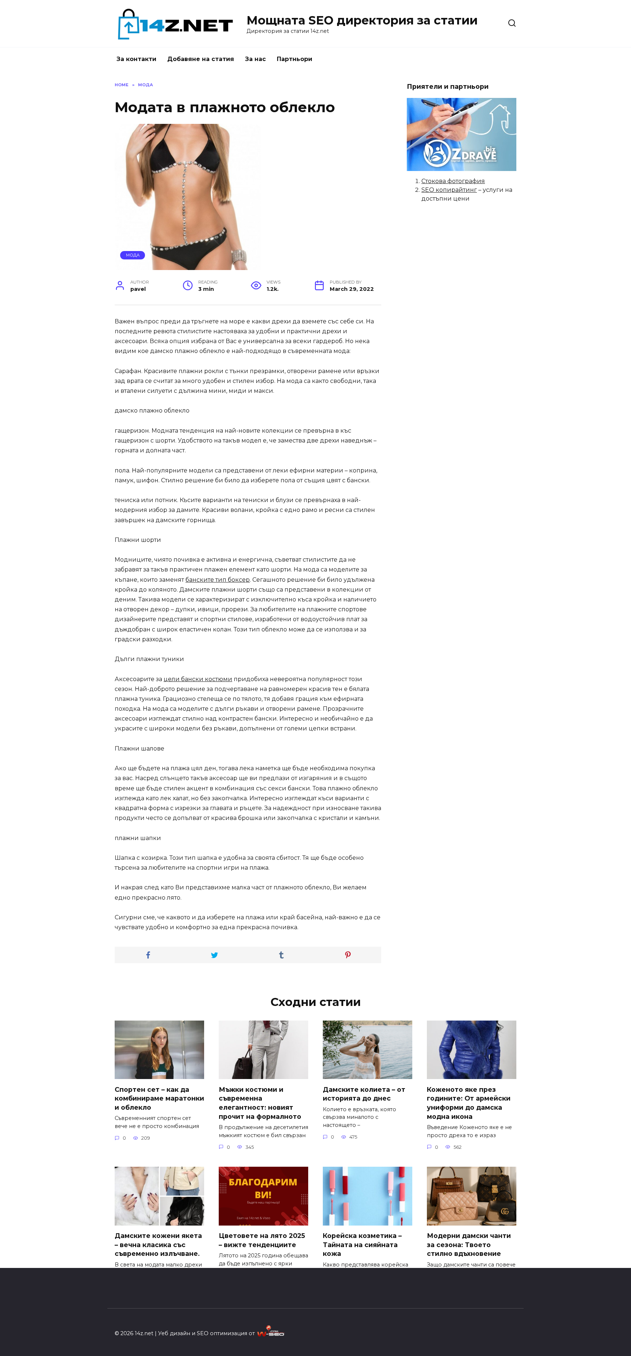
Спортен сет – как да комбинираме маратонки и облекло (159, 1098)
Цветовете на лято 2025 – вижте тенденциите (262, 1240)
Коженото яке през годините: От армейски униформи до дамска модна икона (468, 1102)
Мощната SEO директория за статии (362, 20)
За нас (255, 59)
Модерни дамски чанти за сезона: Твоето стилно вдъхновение (469, 1244)
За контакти (136, 59)
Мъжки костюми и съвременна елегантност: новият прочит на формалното (260, 1102)
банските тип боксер (218, 579)
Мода (132, 255)
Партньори (294, 59)
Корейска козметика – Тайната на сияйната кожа (362, 1244)
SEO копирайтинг (449, 189)
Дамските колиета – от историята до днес (364, 1093)
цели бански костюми (198, 679)
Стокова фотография (453, 181)
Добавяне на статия (200, 59)
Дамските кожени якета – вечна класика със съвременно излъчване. (158, 1244)
